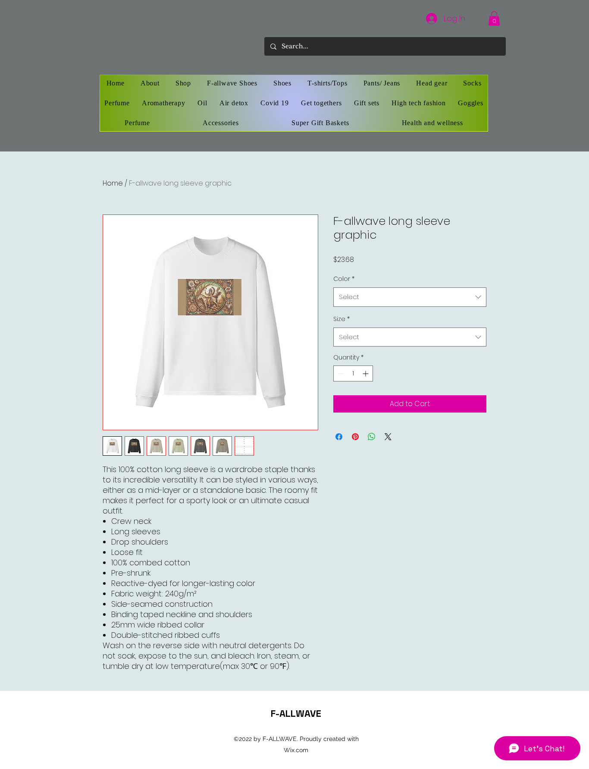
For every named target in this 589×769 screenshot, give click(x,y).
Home (113, 183)
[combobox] (409, 296)
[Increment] (366, 373)
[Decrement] (340, 373)
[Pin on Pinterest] (355, 437)
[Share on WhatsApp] (372, 437)
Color (343, 278)
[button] (494, 18)
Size (341, 319)
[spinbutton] (353, 373)
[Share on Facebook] (339, 437)
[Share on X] (388, 437)
